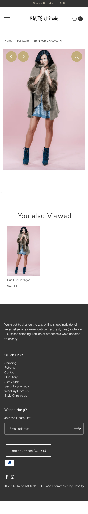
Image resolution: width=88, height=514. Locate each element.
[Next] (23, 56)
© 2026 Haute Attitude (20, 486)
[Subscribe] (77, 429)
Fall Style (23, 40)
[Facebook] (7, 477)
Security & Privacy (16, 386)
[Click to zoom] (76, 56)
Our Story (11, 377)
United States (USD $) (28, 451)
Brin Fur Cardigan (18, 280)
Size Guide (11, 381)
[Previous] (11, 56)
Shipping (10, 363)
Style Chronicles (15, 395)
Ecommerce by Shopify (68, 486)
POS (42, 486)
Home (8, 40)
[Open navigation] (7, 19)
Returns (9, 367)
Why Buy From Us (16, 391)
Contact (10, 372)
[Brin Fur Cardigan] (23, 251)
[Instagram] (12, 477)
